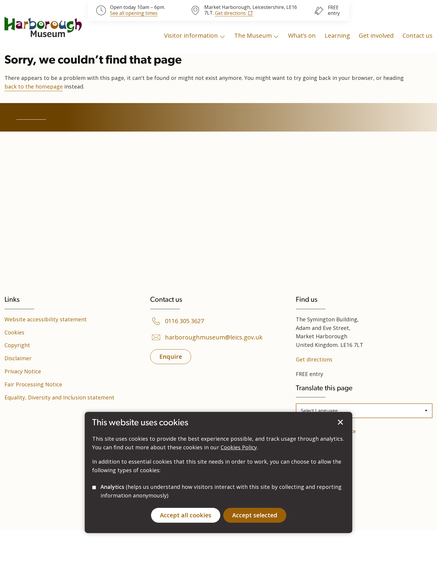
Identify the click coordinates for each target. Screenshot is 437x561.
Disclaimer (18, 358)
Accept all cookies (185, 515)
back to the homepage (33, 86)
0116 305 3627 (184, 321)
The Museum (253, 35)
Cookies (14, 332)
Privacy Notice (22, 371)
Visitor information (191, 35)
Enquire (170, 357)
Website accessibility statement (45, 319)
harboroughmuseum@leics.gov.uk (213, 337)
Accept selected (340, 422)
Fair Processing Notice (33, 384)
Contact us (418, 35)
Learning (337, 35)
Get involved (376, 35)
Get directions (230, 13)
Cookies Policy (239, 447)
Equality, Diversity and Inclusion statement (59, 397)
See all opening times (134, 13)
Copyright (17, 345)
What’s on (302, 35)
